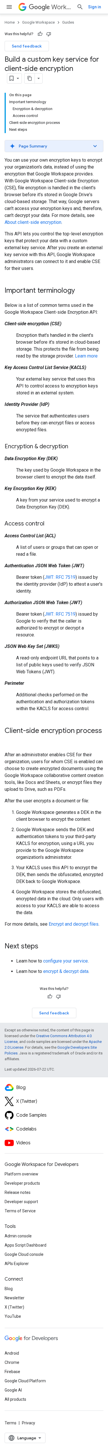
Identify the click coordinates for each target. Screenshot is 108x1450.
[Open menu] (9, 7)
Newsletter (14, 1298)
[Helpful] (40, 34)
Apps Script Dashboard (25, 1245)
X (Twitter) (14, 1307)
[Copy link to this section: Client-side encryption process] (10, 740)
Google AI (13, 1390)
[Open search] (80, 6)
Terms (10, 1423)
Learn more (86, 356)
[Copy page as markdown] (29, 78)
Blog (9, 1288)
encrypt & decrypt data (65, 971)
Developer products (22, 1183)
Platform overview (21, 1174)
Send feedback (27, 46)
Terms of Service (20, 1211)
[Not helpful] (48, 34)
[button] (54, 146)
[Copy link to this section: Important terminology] (80, 291)
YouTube (13, 1316)
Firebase (12, 1371)
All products (15, 1399)
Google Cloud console (24, 1254)
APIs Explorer (17, 1263)
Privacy (28, 1423)
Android (12, 1353)
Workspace (61, 7)
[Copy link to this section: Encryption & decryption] (74, 446)
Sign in (94, 7)
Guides (68, 22)
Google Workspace (38, 22)
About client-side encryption (33, 222)
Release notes (18, 1192)
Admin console (18, 1236)
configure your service (65, 961)
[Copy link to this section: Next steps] (44, 946)
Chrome (12, 1362)
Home (10, 22)
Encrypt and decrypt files (73, 924)
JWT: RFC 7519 (59, 577)
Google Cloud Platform (25, 1381)
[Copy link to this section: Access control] (50, 524)
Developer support (21, 1201)
